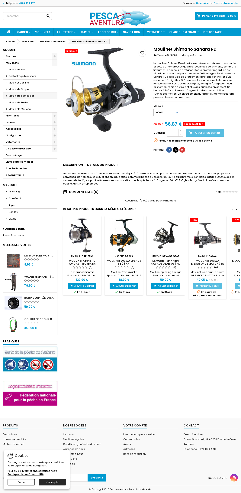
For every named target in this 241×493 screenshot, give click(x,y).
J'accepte (52, 482)
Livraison (68, 434)
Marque (187, 55)
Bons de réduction (134, 454)
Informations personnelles (139, 434)
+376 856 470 (27, 3)
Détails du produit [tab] (102, 165)
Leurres (85, 32)
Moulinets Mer (17, 69)
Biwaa (12, 218)
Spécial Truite (15, 175)
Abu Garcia (15, 198)
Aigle (11, 205)
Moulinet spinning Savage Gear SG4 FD (165, 262)
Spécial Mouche (16, 168)
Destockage (212, 32)
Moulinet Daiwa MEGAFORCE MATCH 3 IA (207, 262)
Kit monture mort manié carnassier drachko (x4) (40, 255)
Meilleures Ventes (17, 245)
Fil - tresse (65, 32)
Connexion (202, 3)
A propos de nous (74, 449)
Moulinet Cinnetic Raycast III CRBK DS (82, 262)
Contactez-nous (73, 454)
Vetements (154, 32)
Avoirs (127, 444)
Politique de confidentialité (25, 474)
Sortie (21, 482)
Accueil (9, 50)
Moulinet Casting (19, 82)
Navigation (131, 32)
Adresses (129, 449)
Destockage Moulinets (22, 76)
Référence (160, 55)
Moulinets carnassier (21, 96)
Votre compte (135, 425)
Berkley (13, 212)
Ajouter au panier (204, 133)
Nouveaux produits (14, 439)
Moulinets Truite (18, 102)
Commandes (131, 439)
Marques (10, 185)
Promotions (10, 434)
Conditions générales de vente (82, 444)
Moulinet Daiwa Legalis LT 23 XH (124, 262)
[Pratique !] (30, 361)
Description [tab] (73, 165)
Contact (191, 425)
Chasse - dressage (182, 32)
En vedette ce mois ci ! (20, 162)
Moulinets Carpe (19, 89)
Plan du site (70, 459)
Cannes (22, 32)
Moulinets (42, 32)
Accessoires (107, 32)
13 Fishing (14, 191)
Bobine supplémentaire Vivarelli (40, 297)
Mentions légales (73, 439)
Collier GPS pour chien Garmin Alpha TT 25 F (40, 319)
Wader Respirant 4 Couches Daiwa (40, 276)
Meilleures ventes (13, 444)
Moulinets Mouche (20, 109)
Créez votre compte (226, 3)
